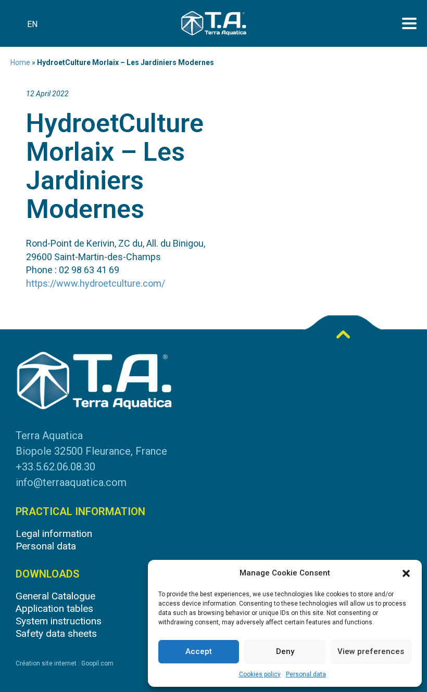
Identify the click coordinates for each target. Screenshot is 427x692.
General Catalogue (55, 596)
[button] (406, 573)
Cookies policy (260, 674)
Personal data (306, 674)
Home (20, 62)
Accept (198, 651)
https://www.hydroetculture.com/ (95, 283)
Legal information (54, 534)
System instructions (59, 621)
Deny (285, 651)
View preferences (370, 651)
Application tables (54, 608)
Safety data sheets (56, 633)
